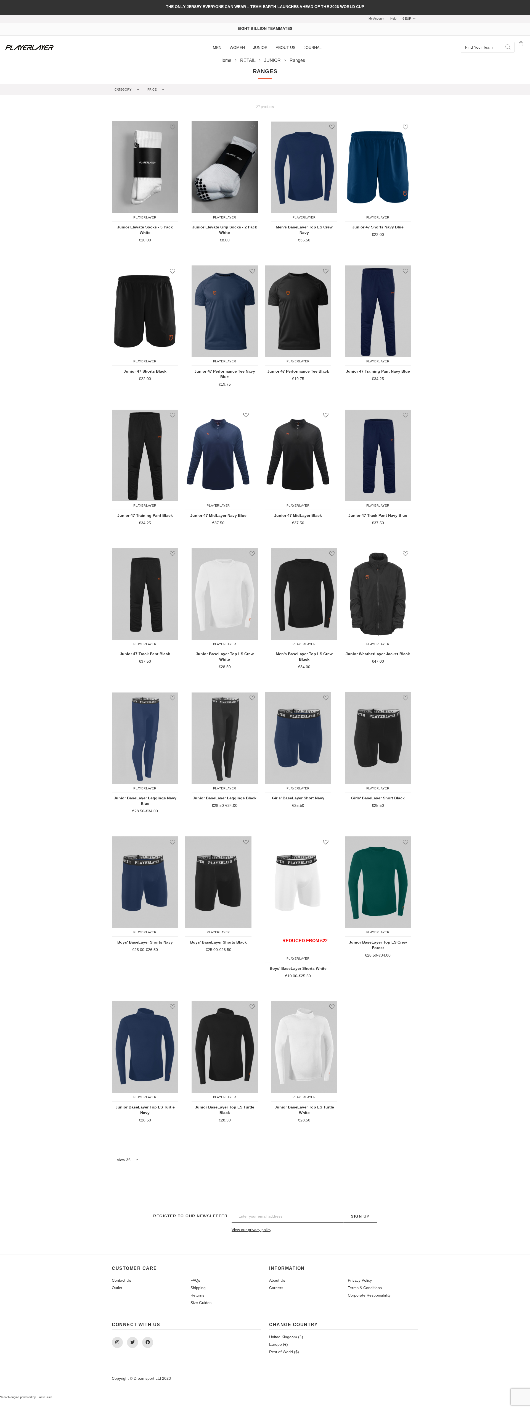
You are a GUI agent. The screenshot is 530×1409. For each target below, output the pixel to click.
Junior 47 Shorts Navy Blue (378, 227)
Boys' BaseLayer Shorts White (298, 968)
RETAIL (248, 60)
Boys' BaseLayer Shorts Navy (145, 942)
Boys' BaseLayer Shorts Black (218, 942)
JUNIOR (273, 60)
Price (152, 89)
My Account (376, 18)
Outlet (117, 1288)
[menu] (267, 47)
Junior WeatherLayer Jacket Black (378, 654)
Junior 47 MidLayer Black (298, 515)
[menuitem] (217, 47)
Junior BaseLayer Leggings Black (224, 798)
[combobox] (488, 47)
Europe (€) (278, 1344)
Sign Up (360, 1216)
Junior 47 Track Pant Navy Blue (377, 515)
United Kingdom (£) (286, 1337)
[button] (171, 126)
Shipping (198, 1288)
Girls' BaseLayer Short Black (378, 798)
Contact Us (121, 1280)
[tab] (128, 89)
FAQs (195, 1280)
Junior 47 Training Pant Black (145, 515)
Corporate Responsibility (369, 1295)
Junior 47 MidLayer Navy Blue (218, 515)
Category (123, 89)
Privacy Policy (360, 1280)
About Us (277, 1280)
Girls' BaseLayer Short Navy (298, 798)
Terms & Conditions (365, 1288)
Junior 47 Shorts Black (145, 371)
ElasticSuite (44, 1397)
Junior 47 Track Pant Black (145, 654)
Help (393, 18)
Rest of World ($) (284, 1352)
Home (225, 60)
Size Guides (200, 1302)
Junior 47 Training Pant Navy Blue (378, 371)
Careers (276, 1288)
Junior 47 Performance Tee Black (298, 371)
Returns (197, 1295)
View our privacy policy (251, 1230)
